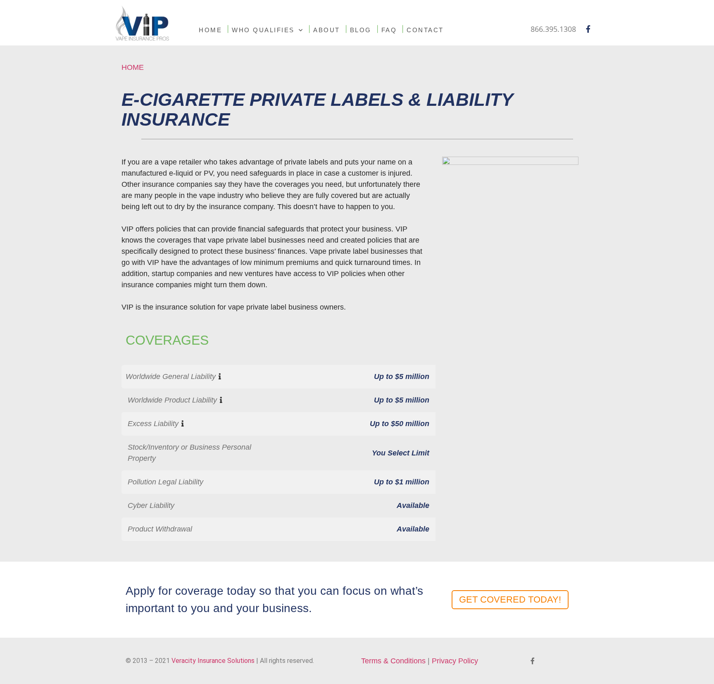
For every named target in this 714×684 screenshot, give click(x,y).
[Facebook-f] (588, 28)
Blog (360, 29)
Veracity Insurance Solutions (213, 661)
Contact (425, 29)
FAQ (389, 29)
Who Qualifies (263, 29)
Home (210, 29)
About (326, 29)
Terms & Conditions (393, 661)
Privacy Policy (455, 661)
